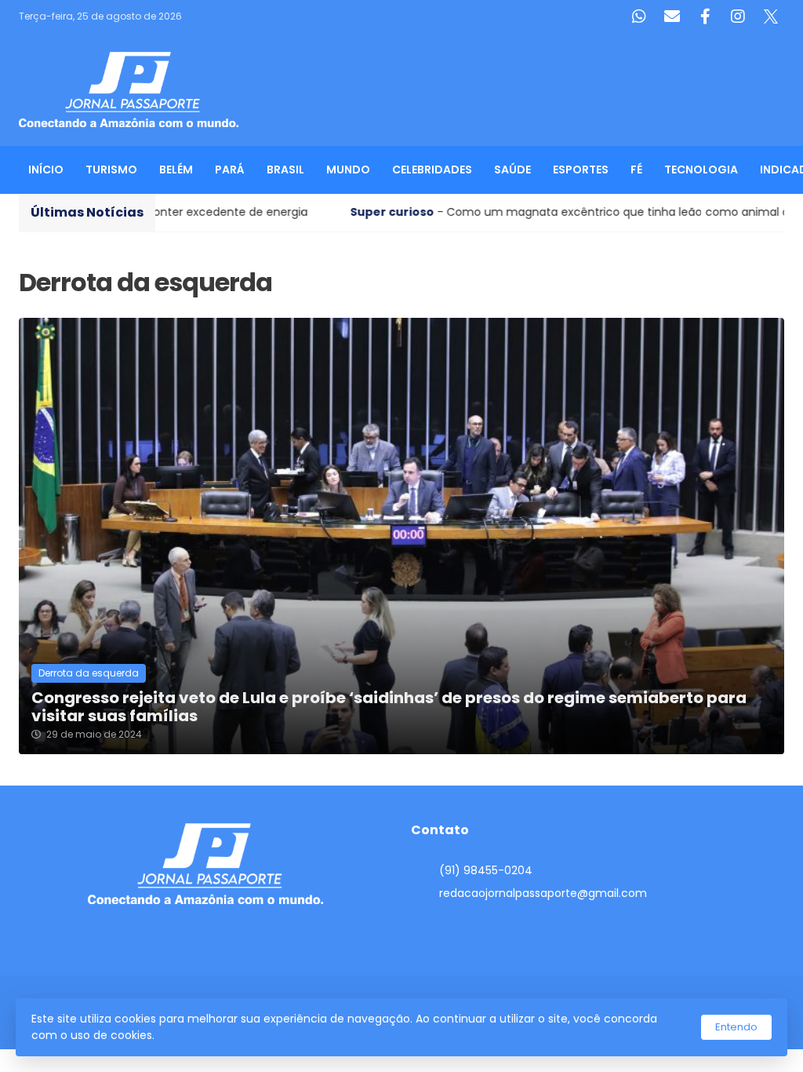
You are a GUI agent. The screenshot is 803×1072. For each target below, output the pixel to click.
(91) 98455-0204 (485, 870)
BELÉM (176, 169)
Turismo (111, 169)
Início (46, 169)
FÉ (636, 169)
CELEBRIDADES (432, 169)
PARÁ (230, 169)
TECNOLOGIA (701, 169)
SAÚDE (512, 169)
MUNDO (348, 169)
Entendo (736, 1026)
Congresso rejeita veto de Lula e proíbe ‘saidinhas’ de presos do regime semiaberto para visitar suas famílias (389, 706)
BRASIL (285, 169)
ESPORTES (581, 169)
